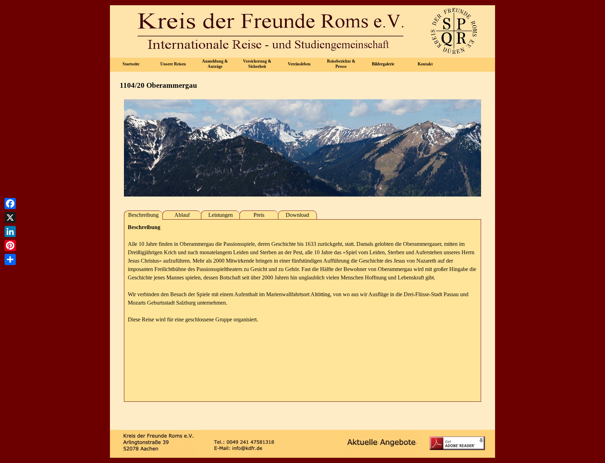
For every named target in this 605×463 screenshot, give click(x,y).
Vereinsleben (299, 64)
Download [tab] (297, 215)
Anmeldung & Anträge (215, 64)
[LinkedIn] (10, 231)
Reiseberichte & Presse (341, 64)
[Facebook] (10, 204)
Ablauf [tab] (182, 215)
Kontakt (425, 64)
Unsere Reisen (173, 64)
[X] (10, 218)
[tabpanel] (302, 310)
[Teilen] (10, 259)
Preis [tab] (258, 215)
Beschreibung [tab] (143, 215)
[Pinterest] (10, 245)
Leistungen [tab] (220, 215)
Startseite (131, 64)
